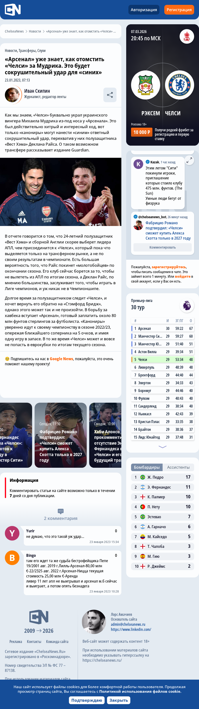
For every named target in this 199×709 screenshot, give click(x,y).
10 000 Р (141, 132)
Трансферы (27, 50)
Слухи (41, 50)
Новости (11, 50)
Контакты (34, 641)
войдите (183, 276)
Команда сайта (57, 641)
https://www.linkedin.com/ (131, 629)
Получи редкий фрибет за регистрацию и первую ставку (174, 134)
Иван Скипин (37, 90)
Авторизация (144, 9)
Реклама (15, 641)
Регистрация (179, 9)
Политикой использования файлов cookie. (140, 691)
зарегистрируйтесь (169, 266)
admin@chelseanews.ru (128, 624)
